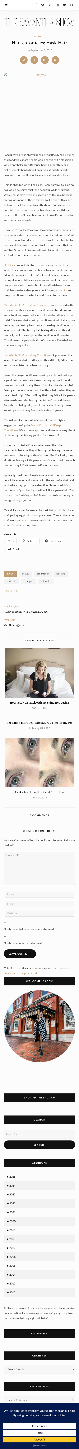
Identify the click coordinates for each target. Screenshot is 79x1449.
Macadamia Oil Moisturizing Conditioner (27, 355)
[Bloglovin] (63, 5)
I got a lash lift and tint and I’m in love (39, 792)
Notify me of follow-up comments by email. (29, 929)
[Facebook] (34, 5)
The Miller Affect (13, 625)
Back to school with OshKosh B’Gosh (27, 611)
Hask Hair (10, 265)
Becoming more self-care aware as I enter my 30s (39, 722)
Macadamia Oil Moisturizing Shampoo (26, 305)
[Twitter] (41, 5)
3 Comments (11, 591)
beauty (39, 36)
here (23, 520)
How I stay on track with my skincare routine (39, 702)
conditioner (43, 573)
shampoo (28, 581)
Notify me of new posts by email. (23, 943)
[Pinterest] (49, 5)
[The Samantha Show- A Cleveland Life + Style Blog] (39, 21)
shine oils (61, 290)
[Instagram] (56, 5)
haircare (60, 573)
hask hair (11, 581)
